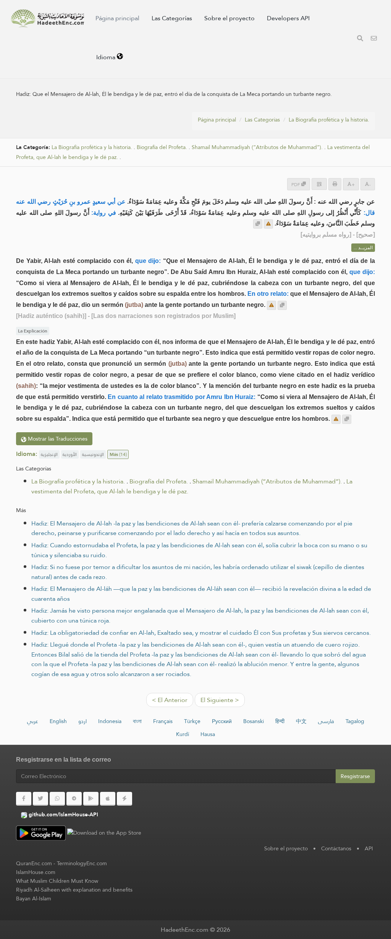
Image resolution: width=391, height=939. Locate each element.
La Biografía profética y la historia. (329, 120)
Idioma (106, 57)
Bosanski (253, 721)
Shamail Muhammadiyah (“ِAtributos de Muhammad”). (257, 147)
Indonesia (109, 721)
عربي (32, 721)
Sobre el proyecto (229, 18)
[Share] (319, 184)
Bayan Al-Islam (33, 898)
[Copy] (257, 224)
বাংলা (137, 721)
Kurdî (182, 734)
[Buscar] (360, 39)
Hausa (207, 734)
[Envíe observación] (268, 224)
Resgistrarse (355, 776)
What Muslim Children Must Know (57, 881)
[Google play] (91, 799)
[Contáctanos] (374, 39)
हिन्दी (279, 721)
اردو (82, 721)
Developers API (288, 18)
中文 (301, 721)
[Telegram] (74, 799)
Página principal (117, 18)
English (58, 721)
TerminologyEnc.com (82, 863)
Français (163, 721)
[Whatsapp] (57, 799)
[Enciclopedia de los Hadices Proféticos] (47, 18)
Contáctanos (336, 848)
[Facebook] (23, 799)
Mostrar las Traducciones (56, 439)
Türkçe (192, 721)
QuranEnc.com (34, 863)
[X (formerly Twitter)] (40, 799)
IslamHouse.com (35, 872)
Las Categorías (172, 18)
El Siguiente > (219, 699)
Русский (222, 721)
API (369, 848)
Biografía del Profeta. (162, 147)
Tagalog (355, 721)
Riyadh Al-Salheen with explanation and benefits (74, 890)
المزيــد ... (363, 247)
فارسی (326, 721)
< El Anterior (169, 699)
